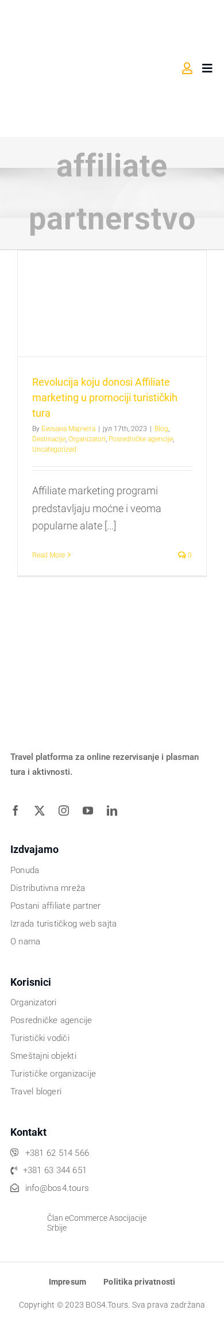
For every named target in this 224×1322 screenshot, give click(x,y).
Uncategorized (54, 449)
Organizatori (87, 439)
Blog (161, 429)
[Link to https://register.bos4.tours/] (187, 68)
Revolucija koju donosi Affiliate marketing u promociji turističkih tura (104, 397)
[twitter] (43, 810)
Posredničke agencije (141, 439)
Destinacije (48, 439)
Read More (48, 555)
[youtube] (92, 810)
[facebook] (19, 810)
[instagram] (68, 810)
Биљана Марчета (68, 429)
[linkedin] (116, 810)
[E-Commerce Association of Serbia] (25, 1210)
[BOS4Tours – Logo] (68, 16)
